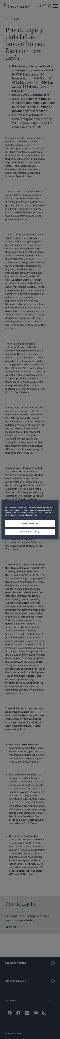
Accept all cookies (30, 523)
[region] (30, 519)
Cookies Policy (31, 515)
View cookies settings (30, 532)
